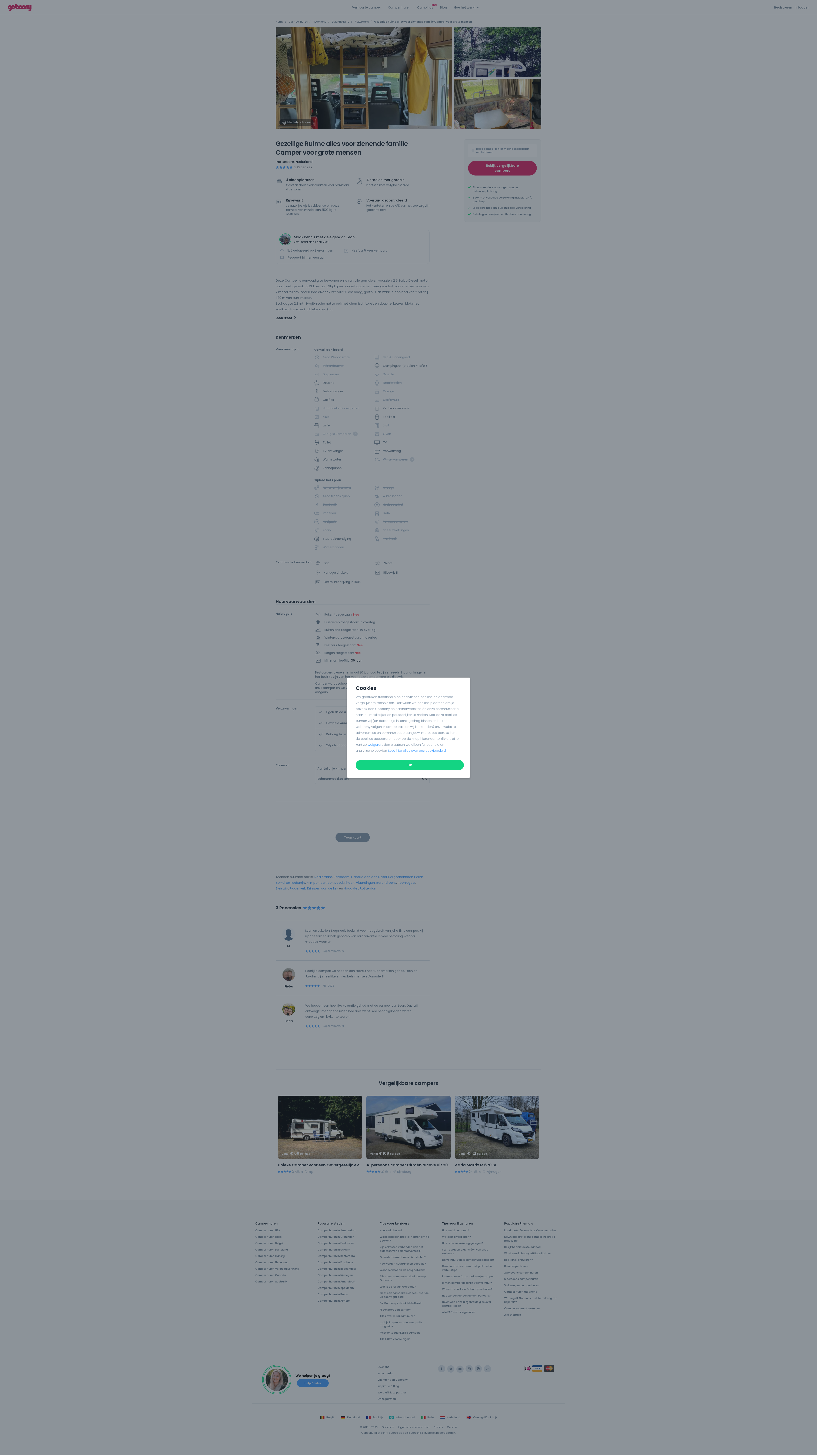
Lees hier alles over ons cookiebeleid (417, 750)
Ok (409, 765)
